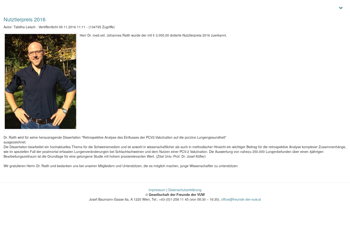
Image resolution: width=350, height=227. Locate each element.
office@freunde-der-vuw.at (241, 199)
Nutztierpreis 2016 (24, 19)
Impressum (157, 189)
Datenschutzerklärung (184, 189)
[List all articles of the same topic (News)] (40, 81)
